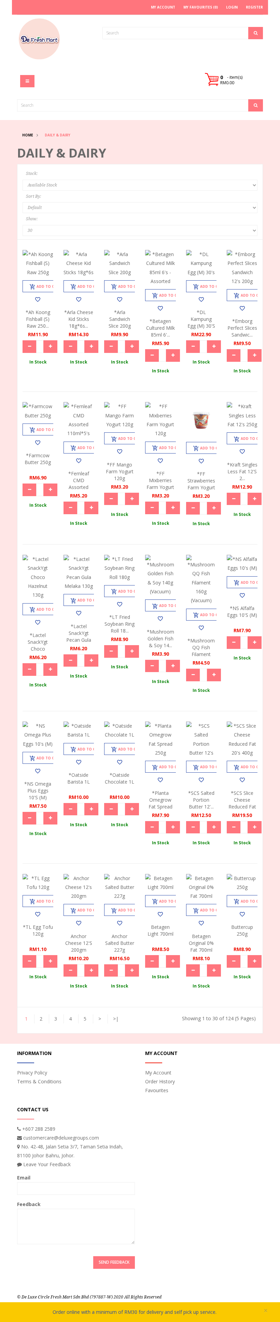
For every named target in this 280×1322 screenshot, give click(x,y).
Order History (160, 1081)
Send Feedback (114, 1262)
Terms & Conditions (39, 1081)
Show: (32, 219)
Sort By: (33, 196)
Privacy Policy (32, 1072)
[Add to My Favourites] (38, 299)
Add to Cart (49, 286)
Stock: (32, 173)
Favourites (156, 1090)
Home (27, 135)
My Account (158, 1072)
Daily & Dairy (57, 135)
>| (115, 1018)
